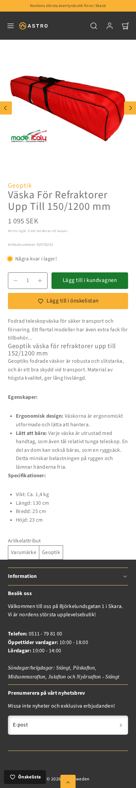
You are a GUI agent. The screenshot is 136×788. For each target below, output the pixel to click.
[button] (10, 26)
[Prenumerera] (121, 725)
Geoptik (20, 185)
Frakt (32, 230)
